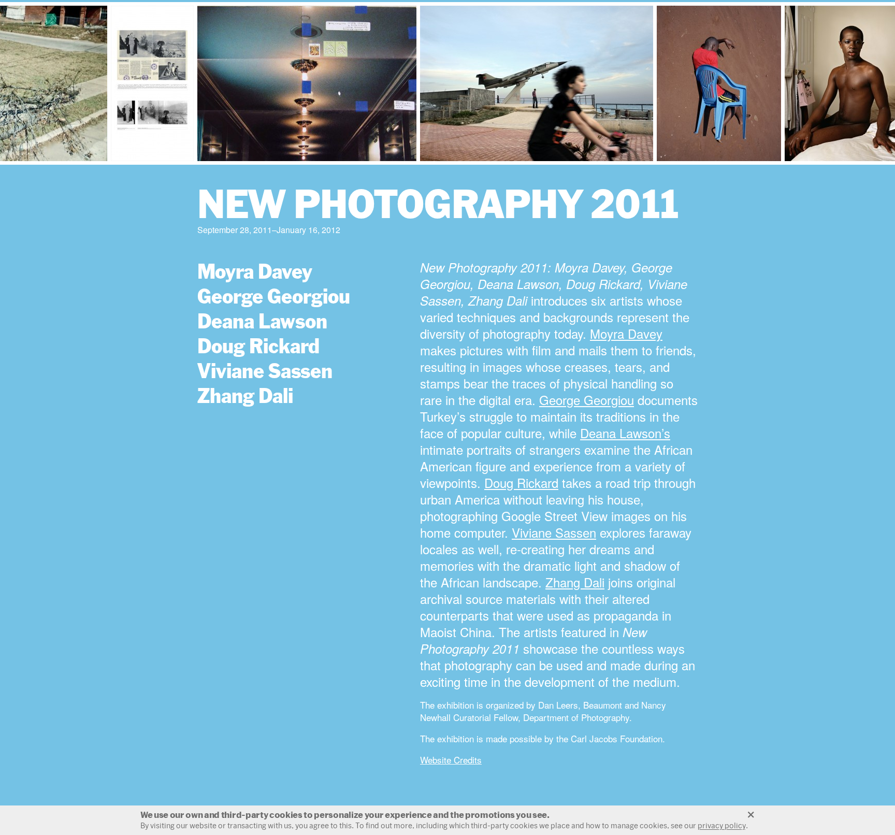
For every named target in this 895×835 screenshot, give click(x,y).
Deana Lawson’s (625, 433)
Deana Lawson (262, 321)
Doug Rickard (258, 345)
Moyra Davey (254, 271)
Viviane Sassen (265, 370)
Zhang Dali (245, 395)
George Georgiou (273, 296)
